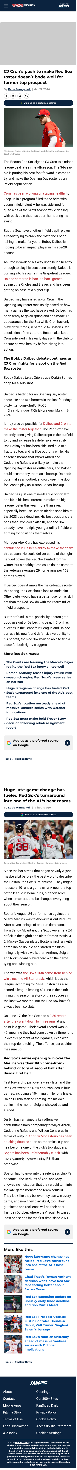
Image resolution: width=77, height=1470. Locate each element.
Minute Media (22, 1442)
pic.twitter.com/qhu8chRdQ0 (25, 405)
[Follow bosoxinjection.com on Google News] (67, 743)
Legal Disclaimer (15, 1426)
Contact (9, 1399)
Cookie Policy (46, 1419)
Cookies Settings (48, 1433)
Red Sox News (23, 758)
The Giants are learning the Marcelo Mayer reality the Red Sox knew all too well (39, 664)
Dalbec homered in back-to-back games (33, 279)
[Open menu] (6, 5)
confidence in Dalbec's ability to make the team (38, 548)
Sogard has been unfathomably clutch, (32, 1153)
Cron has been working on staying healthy (35, 193)
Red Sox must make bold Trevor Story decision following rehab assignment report (36, 723)
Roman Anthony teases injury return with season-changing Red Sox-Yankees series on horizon (39, 677)
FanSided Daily (47, 1405)
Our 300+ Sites (47, 1399)
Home (7, 758)
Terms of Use (13, 1419)
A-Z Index (10, 1433)
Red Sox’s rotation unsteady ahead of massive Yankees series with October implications (35, 708)
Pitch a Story (12, 1412)
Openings (43, 1392)
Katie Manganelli (19, 89)
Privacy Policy (46, 1412)
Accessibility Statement (53, 1426)
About (7, 1392)
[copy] (26, 96)
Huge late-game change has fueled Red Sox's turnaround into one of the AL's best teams (39, 692)
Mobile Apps (12, 1405)
